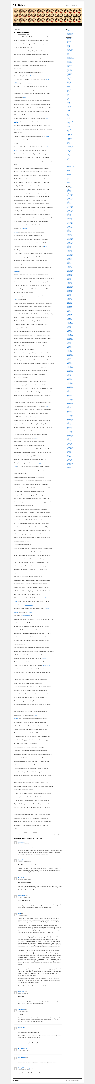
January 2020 (69, 221)
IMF (68, 115)
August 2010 (69, 319)
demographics (69, 73)
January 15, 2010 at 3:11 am (24, 1050)
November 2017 (70, 255)
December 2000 (70, 462)
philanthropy (69, 139)
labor (68, 125)
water (68, 181)
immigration (69, 117)
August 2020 (69, 211)
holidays (68, 109)
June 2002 (69, 439)
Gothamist (20, 860)
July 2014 (69, 308)
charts (68, 53)
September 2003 (70, 419)
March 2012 (69, 316)
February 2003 (69, 428)
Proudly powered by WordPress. (73, 1080)
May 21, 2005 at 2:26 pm (23, 1011)
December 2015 (70, 286)
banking (68, 46)
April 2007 (69, 362)
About (19, 24)
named (47, 136)
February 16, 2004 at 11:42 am (24, 861)
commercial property (70, 58)
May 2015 (69, 295)
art (67, 42)
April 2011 (69, 318)
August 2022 (69, 189)
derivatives (69, 74)
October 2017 (69, 256)
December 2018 (70, 238)
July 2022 (69, 190)
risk (68, 162)
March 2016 (69, 282)
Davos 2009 (69, 70)
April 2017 (69, 264)
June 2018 (69, 246)
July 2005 (69, 390)
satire (68, 163)
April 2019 (69, 233)
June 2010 (69, 320)
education (69, 82)
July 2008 (69, 342)
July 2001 (69, 452)
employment (69, 85)
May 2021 (69, 203)
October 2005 (69, 386)
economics (69, 81)
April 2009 (69, 330)
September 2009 (70, 324)
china (68, 54)
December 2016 (70, 270)
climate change (69, 57)
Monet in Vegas (58, 29)
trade (68, 177)
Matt (47, 118)
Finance (68, 95)
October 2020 (69, 209)
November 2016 (70, 271)
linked (47, 406)
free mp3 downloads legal (24, 1068)
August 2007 (69, 356)
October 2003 (69, 418)
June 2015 (69, 294)
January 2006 (69, 382)
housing (68, 110)
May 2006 (69, 376)
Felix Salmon (19, 5)
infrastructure (69, 118)
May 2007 (69, 360)
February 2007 (69, 364)
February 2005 (69, 396)
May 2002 (69, 440)
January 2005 (69, 398)
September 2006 (70, 371)
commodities (69, 59)
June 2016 (69, 278)
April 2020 (69, 217)
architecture (69, 41)
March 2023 (69, 187)
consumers (69, 61)
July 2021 (69, 201)
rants (68, 154)
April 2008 (69, 346)
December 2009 (70, 323)
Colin (19, 913)
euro (68, 90)
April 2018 (69, 249)
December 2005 (70, 383)
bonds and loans (70, 51)
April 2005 (69, 394)
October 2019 (69, 225)
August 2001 (69, 451)
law (68, 127)
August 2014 (69, 307)
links (24, 97)
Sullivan (16, 612)
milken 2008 (69, 134)
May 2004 (69, 408)
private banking (70, 146)
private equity (69, 147)
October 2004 (69, 402)
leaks (68, 130)
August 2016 (69, 275)
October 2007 (69, 354)
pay (68, 137)
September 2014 (70, 306)
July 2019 (69, 229)
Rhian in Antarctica (70, 161)
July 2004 (69, 406)
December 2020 (70, 206)
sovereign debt (69, 167)
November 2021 (70, 195)
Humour (68, 113)
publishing (69, 151)
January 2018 (69, 253)
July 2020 (69, 213)
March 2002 (69, 442)
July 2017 (69, 260)
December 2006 (70, 367)
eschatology (69, 89)
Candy (15, 601)
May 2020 (69, 215)
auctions (68, 43)
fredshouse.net (22, 895)
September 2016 (70, 274)
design (68, 75)
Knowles (16, 718)
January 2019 (69, 237)
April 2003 (69, 426)
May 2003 (69, 424)
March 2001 (69, 458)
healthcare (69, 106)
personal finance (70, 138)
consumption (69, 62)
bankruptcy (69, 47)
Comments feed (70, 33)
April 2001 (69, 456)
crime (68, 66)
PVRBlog (29, 612)
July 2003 (69, 422)
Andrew (47, 608)
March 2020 (69, 218)
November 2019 (70, 223)
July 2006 (69, 374)
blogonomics (69, 50)
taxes (68, 173)
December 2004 (70, 399)
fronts (48, 147)
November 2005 (70, 384)
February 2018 (69, 251)
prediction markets (70, 145)
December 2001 (70, 446)
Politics (68, 142)
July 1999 (69, 467)
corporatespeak (70, 63)
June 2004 (69, 407)
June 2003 (69, 423)
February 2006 (69, 380)
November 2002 (70, 432)
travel (68, 178)
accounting (69, 38)
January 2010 (69, 322)
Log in (68, 30)
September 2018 (70, 242)
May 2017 (69, 263)
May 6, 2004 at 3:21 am (23, 915)
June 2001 (69, 454)
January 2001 (69, 460)
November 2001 (70, 447)
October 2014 (69, 304)
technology (69, 175)
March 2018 (69, 250)
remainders (69, 157)
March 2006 (69, 379)
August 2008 (69, 340)
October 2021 (69, 197)
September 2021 (70, 198)
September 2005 (70, 387)
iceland (68, 114)
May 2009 (69, 328)
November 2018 (70, 239)
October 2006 (69, 370)
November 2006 (70, 368)
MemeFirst (21, 842)
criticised (30, 83)
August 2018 (69, 243)
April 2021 (69, 205)
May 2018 (69, 247)
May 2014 (69, 311)
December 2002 (70, 431)
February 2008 (69, 348)
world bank (69, 183)
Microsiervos (21, 1009)
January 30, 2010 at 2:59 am (24, 1059)
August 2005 (69, 388)
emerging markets (70, 83)
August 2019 (69, 227)
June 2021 (69, 202)
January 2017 (69, 268)
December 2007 (70, 351)
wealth (68, 182)
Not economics (70, 135)
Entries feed (69, 31)
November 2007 (70, 352)
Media (25, 832)
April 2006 (69, 378)
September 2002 (70, 435)
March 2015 (69, 298)
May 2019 (69, 231)
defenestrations (70, 71)
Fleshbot (44, 658)
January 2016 (69, 284)
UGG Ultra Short (22, 1048)
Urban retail (17, 29)
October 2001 (69, 448)
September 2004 (70, 403)
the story (16, 150)
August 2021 (69, 199)
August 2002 (69, 436)
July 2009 (69, 326)
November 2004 (70, 400)
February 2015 (69, 299)
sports (68, 169)
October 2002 (69, 434)
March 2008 (69, 347)
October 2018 (69, 241)
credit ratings (69, 65)
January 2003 (69, 430)
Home (15, 24)
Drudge (16, 122)
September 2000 (70, 463)
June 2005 (69, 391)
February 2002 (69, 443)
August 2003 (69, 420)
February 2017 (69, 267)
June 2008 (69, 343)
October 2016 (69, 272)
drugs (68, 78)
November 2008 (70, 336)
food (68, 98)
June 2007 (69, 359)
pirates (68, 141)
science (68, 165)
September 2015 (70, 290)
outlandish (16, 271)
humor (68, 111)
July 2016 (69, 276)
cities (68, 55)
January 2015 (69, 300)
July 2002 (69, 438)
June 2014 (69, 310)
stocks (68, 171)
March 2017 (69, 266)
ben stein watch (70, 49)
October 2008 (69, 338)
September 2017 (70, 258)
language (68, 126)
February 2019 (69, 235)
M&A (68, 131)
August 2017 (69, 259)
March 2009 (69, 331)
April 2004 (69, 410)
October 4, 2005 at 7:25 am (23, 1029)
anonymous (24, 228)
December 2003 (70, 415)
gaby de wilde (21, 1027)
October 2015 (69, 288)
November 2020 (70, 207)
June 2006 (69, 375)
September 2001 (70, 450)
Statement (47, 79)
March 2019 (69, 234)
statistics (68, 170)
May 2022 (69, 193)
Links (15, 466)
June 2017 (69, 262)
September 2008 (70, 339)
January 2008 (69, 350)
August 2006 (69, 372)
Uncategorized (69, 179)
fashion (68, 93)
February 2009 (69, 332)
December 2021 (70, 194)
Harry (35, 715)
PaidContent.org (26, 615)
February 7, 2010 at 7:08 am (24, 1069)
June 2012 (69, 315)
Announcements (70, 39)
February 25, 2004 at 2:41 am (24, 897)
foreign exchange (70, 99)
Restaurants (69, 159)
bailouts (68, 45)
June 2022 (69, 191)
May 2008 (69, 344)
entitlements (69, 87)
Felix (28, 34)
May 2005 (69, 392)
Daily (40, 463)
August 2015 (69, 291)
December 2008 (70, 335)
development (69, 77)
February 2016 (69, 283)
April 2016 (69, 280)
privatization (69, 149)
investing (68, 122)
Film (68, 94)
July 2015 (69, 292)
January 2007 (69, 366)
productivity (69, 150)
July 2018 (69, 245)
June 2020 (69, 214)
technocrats (69, 174)
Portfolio (68, 143)
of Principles (17, 83)
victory (46, 246)
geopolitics (69, 103)
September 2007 (70, 355)
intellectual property (70, 121)
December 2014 (70, 302)
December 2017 (70, 254)
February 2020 (69, 219)
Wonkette (32, 76)
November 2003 (70, 416)
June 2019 (69, 230)
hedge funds (69, 107)
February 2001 (69, 459)
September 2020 (70, 210)
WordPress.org (70, 34)
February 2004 (69, 412)
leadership (69, 129)
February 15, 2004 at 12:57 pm (24, 843)
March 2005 (69, 395)
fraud (68, 101)
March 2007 (69, 363)
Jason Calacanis (29, 605)
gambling (69, 102)
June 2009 (69, 327)
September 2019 (70, 226)
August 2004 (69, 404)
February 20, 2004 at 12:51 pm (24, 879)
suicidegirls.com (46, 665)
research (68, 158)
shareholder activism (70, 166)
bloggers (16, 232)
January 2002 (69, 444)
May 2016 (69, 279)
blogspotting (21, 991)
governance (69, 105)
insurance (69, 119)
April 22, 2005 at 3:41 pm (23, 993)
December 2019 (70, 222)
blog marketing (22, 1057)
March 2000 (69, 466)
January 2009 (69, 334)
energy (68, 86)
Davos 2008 (69, 69)
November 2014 (70, 303)
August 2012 (69, 314)
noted (16, 299)
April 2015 (69, 296)
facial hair (69, 91)
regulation (69, 155)
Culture (68, 67)
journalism (69, 123)
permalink (35, 832)
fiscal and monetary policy (71, 97)
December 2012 (70, 312)
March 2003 (69, 427)
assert (36, 438)
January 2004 (69, 414)
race (68, 153)
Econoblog (69, 79)
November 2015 (70, 287)
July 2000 (69, 464)
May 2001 (69, 455)
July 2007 (69, 358)
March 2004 (69, 411)
